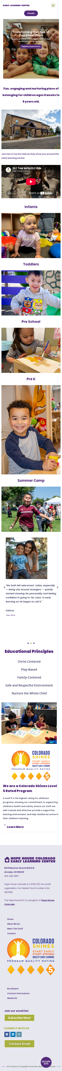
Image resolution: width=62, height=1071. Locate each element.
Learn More (15, 827)
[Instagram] (19, 1034)
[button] (53, 5)
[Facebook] (7, 1034)
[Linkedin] (13, 1034)
